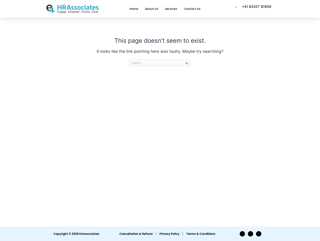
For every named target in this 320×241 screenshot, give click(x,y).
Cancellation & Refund (135, 234)
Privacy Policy (169, 234)
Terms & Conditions (200, 234)
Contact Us (192, 9)
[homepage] (72, 8)
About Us (151, 9)
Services (171, 9)
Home (134, 9)
